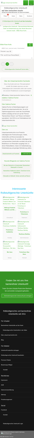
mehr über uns (27, 153)
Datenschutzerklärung (7, 390)
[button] (3, 64)
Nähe (20, 16)
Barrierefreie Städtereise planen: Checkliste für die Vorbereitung (16, 171)
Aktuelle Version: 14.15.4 (6, 436)
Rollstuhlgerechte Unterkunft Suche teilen (16, 69)
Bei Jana (9, 252)
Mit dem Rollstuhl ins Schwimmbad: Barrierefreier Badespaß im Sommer (17, 166)
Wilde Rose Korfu (6, 44)
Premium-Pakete (6, 360)
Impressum (4, 380)
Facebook (4, 410)
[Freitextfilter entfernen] (26, 3)
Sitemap (3, 394)
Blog (2, 340)
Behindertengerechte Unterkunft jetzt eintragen (18, 296)
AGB (2, 385)
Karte (13, 16)
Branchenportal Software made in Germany (12, 433)
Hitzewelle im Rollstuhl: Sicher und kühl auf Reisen (16, 176)
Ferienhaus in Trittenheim (24, 213)
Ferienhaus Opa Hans (24, 253)
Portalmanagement (6, 399)
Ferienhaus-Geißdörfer (9, 231)
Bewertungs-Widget (6, 365)
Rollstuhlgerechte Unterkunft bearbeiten (12, 355)
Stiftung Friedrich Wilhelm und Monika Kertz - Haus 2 (10, 209)
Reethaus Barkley (24, 234)
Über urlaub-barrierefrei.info (9, 335)
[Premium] (30, 189)
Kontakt (5, 369)
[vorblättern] (28, 34)
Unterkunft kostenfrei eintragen (10, 350)
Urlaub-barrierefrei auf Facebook (11, 153)
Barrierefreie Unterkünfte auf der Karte (12, 325)
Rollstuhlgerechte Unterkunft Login (13, 423)
